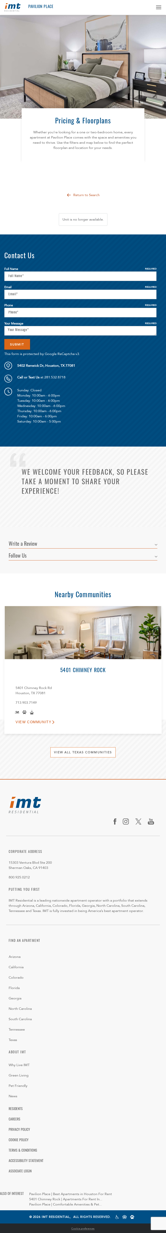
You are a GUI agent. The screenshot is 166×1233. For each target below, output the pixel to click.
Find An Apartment (24, 941)
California (16, 967)
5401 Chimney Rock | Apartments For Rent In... (65, 1199)
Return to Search (86, 195)
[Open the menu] (157, 7)
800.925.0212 (19, 877)
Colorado (16, 977)
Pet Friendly (18, 1085)
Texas (13, 1040)
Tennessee (17, 1029)
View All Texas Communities (83, 752)
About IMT (17, 1052)
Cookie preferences (83, 1228)
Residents (16, 1109)
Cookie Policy (19, 1140)
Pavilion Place (40, 7)
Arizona (15, 956)
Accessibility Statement (26, 1161)
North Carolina (20, 1008)
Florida (14, 988)
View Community (33, 722)
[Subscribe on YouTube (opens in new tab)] (152, 821)
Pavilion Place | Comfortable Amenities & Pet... (65, 1204)
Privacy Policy (19, 1130)
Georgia (15, 998)
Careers (14, 1119)
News (13, 1096)
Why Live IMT (19, 1065)
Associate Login (20, 1171)
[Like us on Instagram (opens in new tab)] (127, 821)
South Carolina (20, 1019)
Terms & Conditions (23, 1150)
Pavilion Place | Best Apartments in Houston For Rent (70, 1194)
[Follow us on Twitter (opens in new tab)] (140, 821)
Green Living (19, 1075)
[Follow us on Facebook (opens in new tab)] (116, 821)
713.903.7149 (26, 702)
